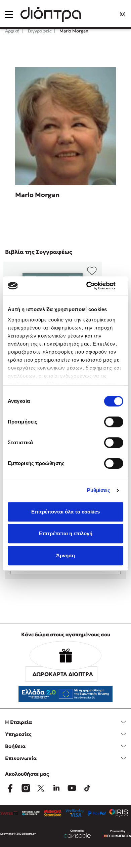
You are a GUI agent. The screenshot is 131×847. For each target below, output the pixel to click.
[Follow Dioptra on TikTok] (87, 788)
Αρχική (12, 31)
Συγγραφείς (39, 31)
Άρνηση (65, 555)
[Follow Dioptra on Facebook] (10, 788)
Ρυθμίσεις (99, 490)
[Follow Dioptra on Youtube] (72, 788)
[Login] (108, 14)
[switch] (113, 421)
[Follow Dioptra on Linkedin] (56, 788)
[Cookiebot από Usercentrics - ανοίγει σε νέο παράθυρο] (94, 285)
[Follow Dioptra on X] (41, 788)
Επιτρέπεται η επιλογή (65, 533)
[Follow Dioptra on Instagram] (25, 788)
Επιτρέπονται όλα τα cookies (65, 511)
